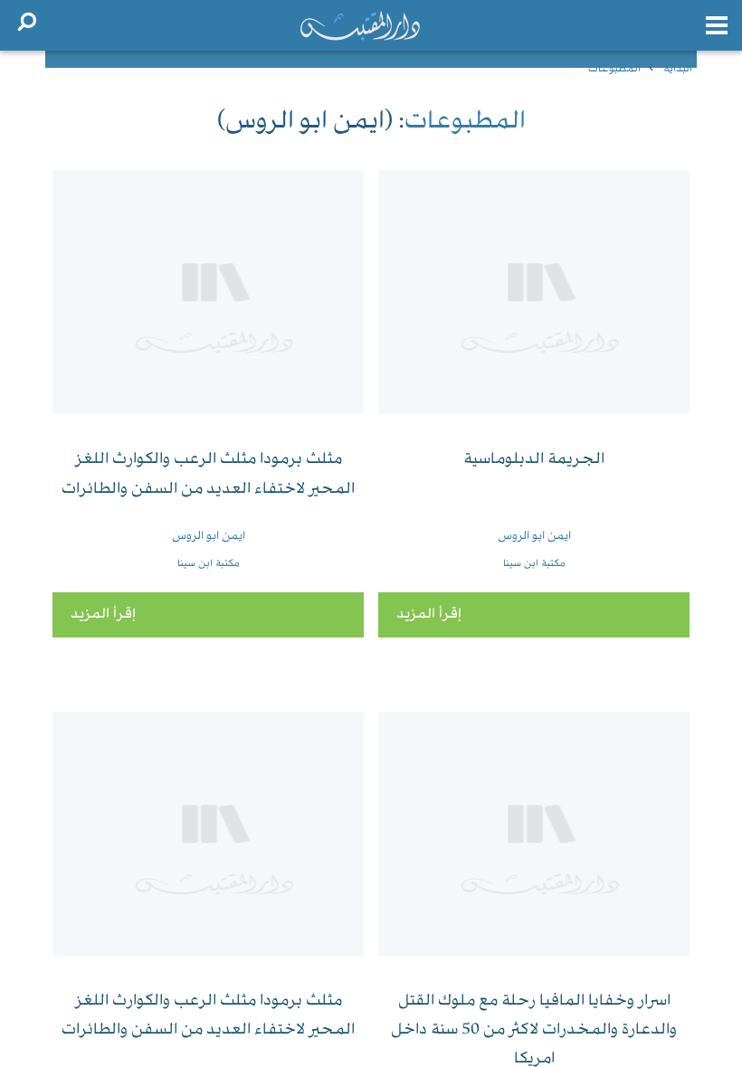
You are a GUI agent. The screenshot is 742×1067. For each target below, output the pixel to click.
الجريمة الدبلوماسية (533, 460)
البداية (677, 69)
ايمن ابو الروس (534, 536)
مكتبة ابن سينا (534, 563)
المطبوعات (614, 69)
